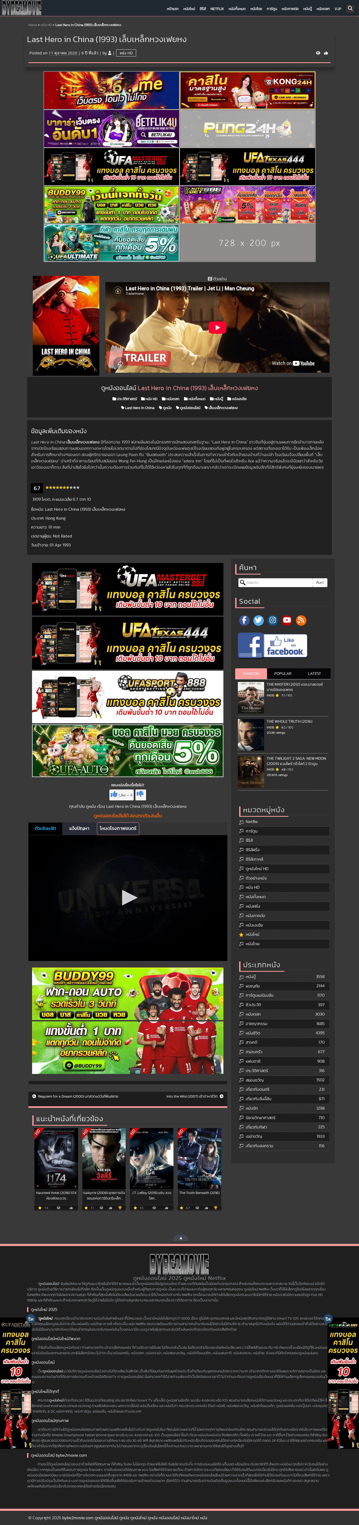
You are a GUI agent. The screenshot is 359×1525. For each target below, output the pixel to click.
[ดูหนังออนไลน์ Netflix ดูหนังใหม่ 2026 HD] (22, 9)
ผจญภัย (253, 986)
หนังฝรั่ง (253, 906)
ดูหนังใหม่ (46, 1318)
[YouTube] (287, 620)
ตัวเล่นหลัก (45, 828)
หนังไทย (256, 9)
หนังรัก (252, 1108)
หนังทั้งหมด (237, 9)
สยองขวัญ (255, 1080)
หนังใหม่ (189, 9)
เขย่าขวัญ (254, 1136)
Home (32, 25)
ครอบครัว (254, 1052)
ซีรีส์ (203, 9)
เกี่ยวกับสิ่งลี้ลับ (258, 1099)
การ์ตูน (272, 9)
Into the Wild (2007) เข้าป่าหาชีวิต (192, 1096)
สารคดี (251, 1042)
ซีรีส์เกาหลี (254, 859)
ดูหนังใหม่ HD (257, 869)
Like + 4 (125, 795)
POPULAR (282, 674)
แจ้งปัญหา (79, 828)
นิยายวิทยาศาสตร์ (260, 1118)
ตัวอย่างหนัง (256, 878)
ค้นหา (320, 583)
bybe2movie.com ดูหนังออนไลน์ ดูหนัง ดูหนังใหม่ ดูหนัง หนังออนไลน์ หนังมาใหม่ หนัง (134, 1518)
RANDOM (251, 674)
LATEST (314, 674)
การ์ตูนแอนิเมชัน (260, 995)
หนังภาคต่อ (290, 9)
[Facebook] (244, 620)
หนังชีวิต (253, 1033)
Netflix (217, 9)
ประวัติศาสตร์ (126, 399)
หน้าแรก (173, 9)
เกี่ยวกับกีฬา (256, 1127)
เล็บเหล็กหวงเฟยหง (223, 408)
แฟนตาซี (253, 1061)
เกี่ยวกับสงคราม (259, 1146)
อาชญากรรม (257, 1024)
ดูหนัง (167, 408)
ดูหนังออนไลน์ (189, 408)
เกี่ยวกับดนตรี (257, 1089)
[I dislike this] (140, 795)
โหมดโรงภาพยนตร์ (118, 828)
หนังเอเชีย (239, 399)
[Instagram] (273, 620)
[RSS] (301, 620)
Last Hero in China (139, 408)
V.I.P (338, 9)
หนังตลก (323, 9)
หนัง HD (46, 25)
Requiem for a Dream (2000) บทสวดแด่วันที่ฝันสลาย (77, 1096)
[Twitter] (258, 620)
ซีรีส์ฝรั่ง (253, 850)
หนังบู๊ (307, 9)
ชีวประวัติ (253, 1005)
